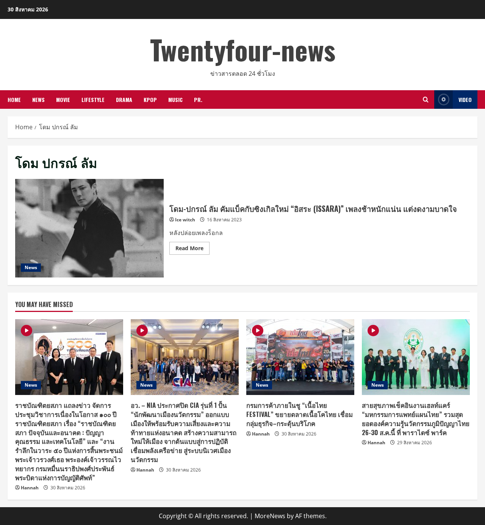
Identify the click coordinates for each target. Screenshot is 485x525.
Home (14, 99)
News (38, 99)
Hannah (30, 487)
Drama (124, 99)
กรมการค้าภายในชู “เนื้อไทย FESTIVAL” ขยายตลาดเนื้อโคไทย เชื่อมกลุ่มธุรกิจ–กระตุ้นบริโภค (299, 414)
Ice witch (185, 219)
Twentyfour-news (242, 49)
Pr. (198, 99)
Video (465, 99)
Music (175, 99)
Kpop (150, 99)
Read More (192, 249)
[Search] (426, 99)
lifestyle (93, 99)
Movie (63, 99)
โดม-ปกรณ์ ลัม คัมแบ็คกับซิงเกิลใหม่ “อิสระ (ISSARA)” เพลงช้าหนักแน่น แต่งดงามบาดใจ (89, 228)
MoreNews (270, 516)
